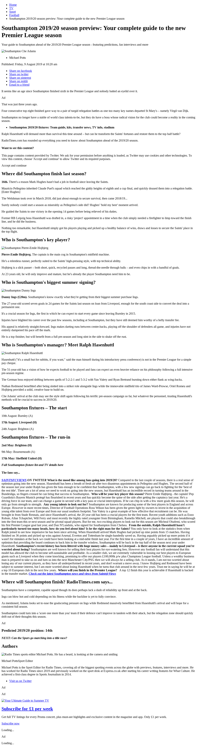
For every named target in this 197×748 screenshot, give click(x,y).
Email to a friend (19, 84)
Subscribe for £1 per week (27, 708)
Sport (12, 11)
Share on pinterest (20, 77)
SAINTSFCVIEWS (14, 480)
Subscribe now (11, 723)
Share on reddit (18, 81)
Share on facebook (20, 70)
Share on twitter (18, 74)
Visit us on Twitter (20, 681)
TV (11, 8)
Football (14, 15)
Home (13, 4)
